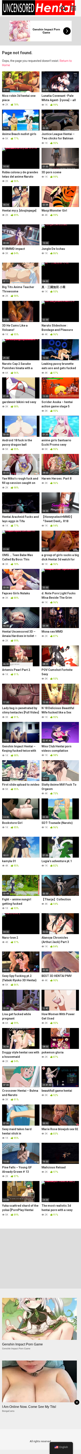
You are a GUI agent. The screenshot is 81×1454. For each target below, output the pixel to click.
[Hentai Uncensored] (38, 8)
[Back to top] (73, 1445)
